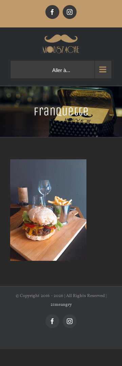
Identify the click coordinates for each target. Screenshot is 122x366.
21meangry (61, 305)
